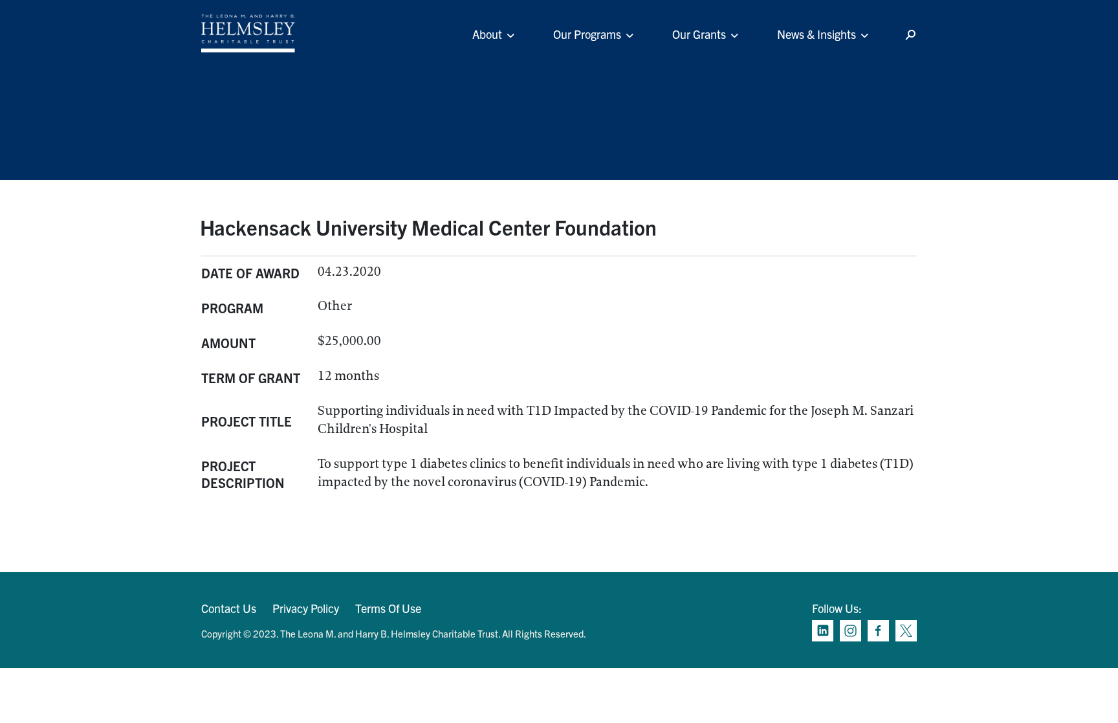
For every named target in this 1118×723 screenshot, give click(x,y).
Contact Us (228, 608)
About (487, 34)
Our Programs (587, 34)
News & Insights (816, 34)
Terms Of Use (388, 608)
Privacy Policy (305, 608)
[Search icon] (910, 35)
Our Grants (699, 34)
